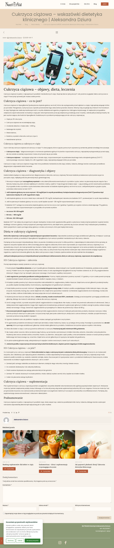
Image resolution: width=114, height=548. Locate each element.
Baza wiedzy (35, 24)
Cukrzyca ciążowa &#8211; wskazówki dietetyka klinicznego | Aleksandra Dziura (70, 24)
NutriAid (18, 24)
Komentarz (7, 485)
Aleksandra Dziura (15, 38)
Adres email (43, 505)
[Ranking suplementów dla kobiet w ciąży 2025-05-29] (1, 540)
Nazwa (6, 505)
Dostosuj (10, 540)
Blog (26, 24)
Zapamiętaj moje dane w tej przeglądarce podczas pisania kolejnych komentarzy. (34, 514)
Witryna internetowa (82, 505)
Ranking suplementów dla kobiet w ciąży (18, 465)
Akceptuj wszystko (33, 540)
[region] (23, 531)
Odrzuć (20, 540)
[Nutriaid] (14, 4)
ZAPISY (105, 4)
